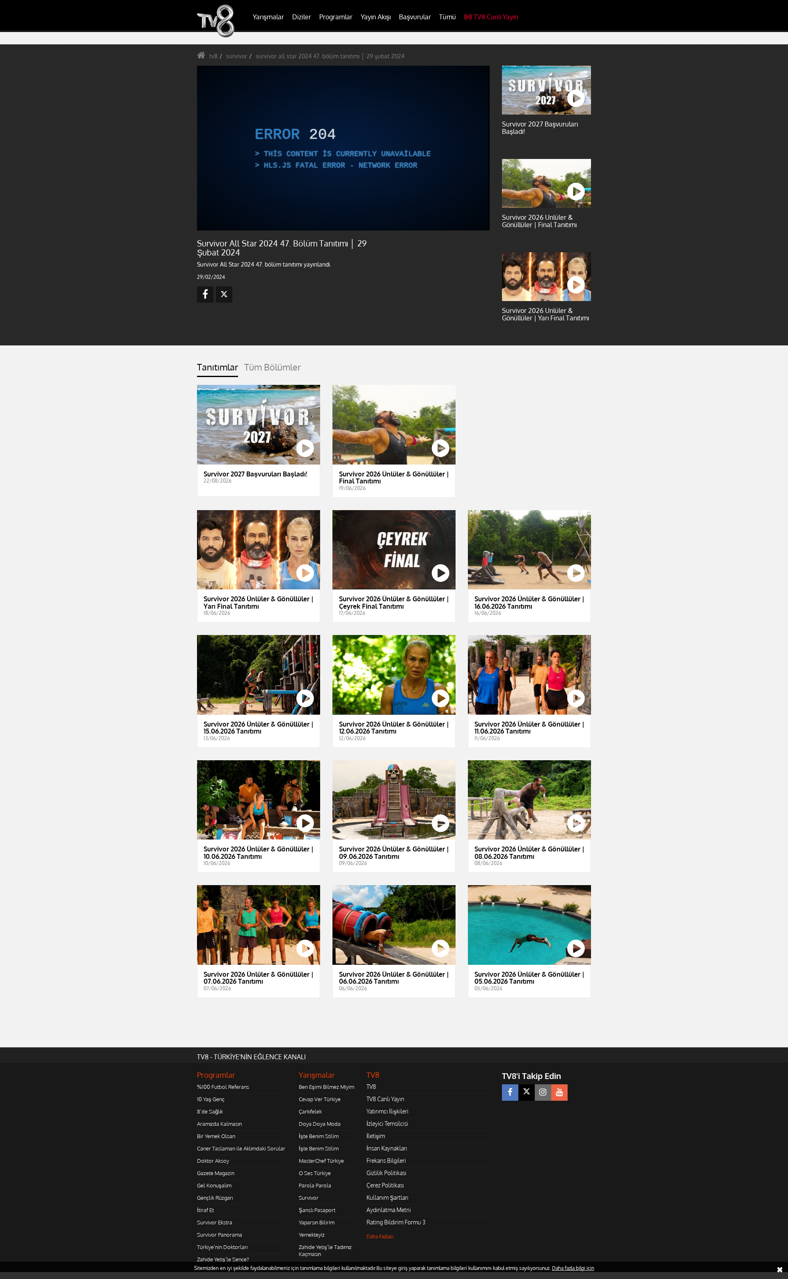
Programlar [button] (336, 17)
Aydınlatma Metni (389, 1209)
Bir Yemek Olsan (216, 1136)
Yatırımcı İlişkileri (387, 1111)
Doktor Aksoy (213, 1160)
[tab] (217, 369)
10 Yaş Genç (210, 1099)
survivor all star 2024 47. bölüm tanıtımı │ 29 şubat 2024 (330, 56)
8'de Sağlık (210, 1111)
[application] (342, 148)
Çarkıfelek (310, 1111)
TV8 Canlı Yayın (496, 17)
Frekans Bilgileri (386, 1160)
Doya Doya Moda (320, 1123)
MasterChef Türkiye (321, 1160)
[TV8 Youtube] (559, 1092)
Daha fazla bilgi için (573, 1268)
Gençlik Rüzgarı (215, 1197)
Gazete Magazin (215, 1173)
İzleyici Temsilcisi (387, 1123)
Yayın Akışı (376, 17)
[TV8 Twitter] (526, 1092)
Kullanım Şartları (387, 1197)
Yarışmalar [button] (268, 17)
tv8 (213, 56)
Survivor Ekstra (214, 1222)
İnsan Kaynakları (387, 1148)
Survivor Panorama (219, 1234)
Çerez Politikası (385, 1185)
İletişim (376, 1135)
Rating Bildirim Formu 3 (396, 1222)
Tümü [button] (447, 17)
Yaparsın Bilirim (316, 1222)
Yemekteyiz (312, 1234)
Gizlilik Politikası (386, 1172)
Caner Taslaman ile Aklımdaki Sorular (241, 1148)
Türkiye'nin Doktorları (222, 1247)
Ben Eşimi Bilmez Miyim (326, 1086)
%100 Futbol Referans (223, 1086)
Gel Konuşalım (214, 1185)
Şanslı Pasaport (317, 1210)
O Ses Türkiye (315, 1173)
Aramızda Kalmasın (219, 1123)
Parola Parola (315, 1185)
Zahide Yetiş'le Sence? (223, 1259)
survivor (236, 56)
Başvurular (415, 17)
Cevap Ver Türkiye (320, 1099)
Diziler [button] (301, 17)
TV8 (371, 1086)
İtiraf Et (205, 1210)
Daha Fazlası (380, 1236)
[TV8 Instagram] (543, 1092)
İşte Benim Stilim (319, 1136)
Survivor (308, 1197)
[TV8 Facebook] (510, 1092)
